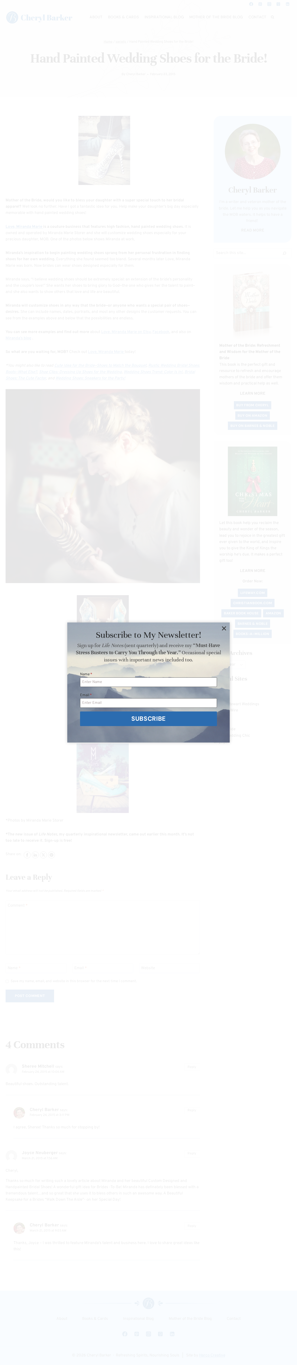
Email (86, 695)
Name (86, 674)
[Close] (224, 628)
